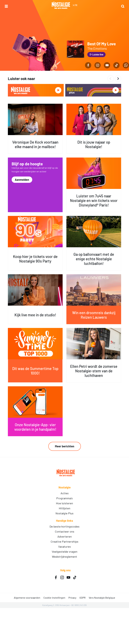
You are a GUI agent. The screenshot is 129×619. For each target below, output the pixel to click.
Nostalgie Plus (64, 513)
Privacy (72, 597)
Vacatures (64, 546)
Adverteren (64, 536)
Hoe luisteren (64, 503)
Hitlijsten (64, 508)
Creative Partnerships (64, 541)
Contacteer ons (64, 531)
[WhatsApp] (126, 65)
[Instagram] (97, 65)
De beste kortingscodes (64, 526)
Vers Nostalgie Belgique (102, 597)
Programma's (64, 498)
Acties (65, 493)
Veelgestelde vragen (64, 551)
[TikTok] (116, 65)
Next (118, 78)
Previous (110, 78)
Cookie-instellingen (54, 597)
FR (76, 5)
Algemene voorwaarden (27, 597)
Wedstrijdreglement (64, 556)
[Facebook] (88, 65)
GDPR (82, 597)
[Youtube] (107, 65)
